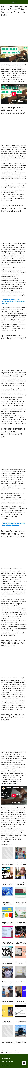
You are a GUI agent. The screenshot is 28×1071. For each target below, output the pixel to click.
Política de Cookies (6, 1065)
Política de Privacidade (7, 1061)
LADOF (14, 2)
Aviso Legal (4, 1063)
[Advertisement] (14, 31)
